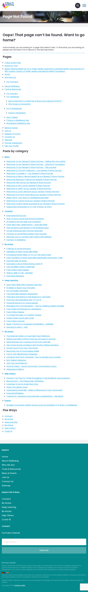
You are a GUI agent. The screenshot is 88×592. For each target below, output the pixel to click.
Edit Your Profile (12, 146)
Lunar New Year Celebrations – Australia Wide (26, 224)
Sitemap (8, 140)
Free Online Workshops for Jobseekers (23, 309)
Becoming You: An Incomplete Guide (22, 351)
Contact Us (10, 137)
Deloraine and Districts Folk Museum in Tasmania (28, 297)
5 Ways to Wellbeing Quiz (17, 120)
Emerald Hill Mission (15, 393)
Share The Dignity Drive (16, 387)
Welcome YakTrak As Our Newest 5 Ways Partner (28, 182)
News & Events (11, 127)
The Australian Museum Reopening (21, 294)
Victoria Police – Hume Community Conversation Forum (31, 366)
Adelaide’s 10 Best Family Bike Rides (22, 251)
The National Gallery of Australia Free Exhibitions (28, 336)
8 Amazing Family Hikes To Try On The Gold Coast (28, 254)
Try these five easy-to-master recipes (23, 315)
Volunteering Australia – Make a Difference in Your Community (34, 390)
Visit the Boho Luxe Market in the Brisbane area (27, 227)
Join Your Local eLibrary (17, 363)
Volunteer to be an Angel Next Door (22, 384)
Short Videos (12, 117)
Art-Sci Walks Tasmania (17, 290)
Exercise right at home (16, 261)
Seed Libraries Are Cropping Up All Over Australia (28, 342)
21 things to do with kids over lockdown (23, 221)
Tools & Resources (13, 89)
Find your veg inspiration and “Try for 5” (24, 300)
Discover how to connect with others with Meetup (28, 237)
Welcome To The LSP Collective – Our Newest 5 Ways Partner (34, 170)
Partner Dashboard (13, 143)
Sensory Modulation (17, 113)
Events (8, 400)
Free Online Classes (15, 312)
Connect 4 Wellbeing (15, 239)
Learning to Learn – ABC (17, 327)
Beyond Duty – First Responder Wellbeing (25, 381)
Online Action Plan (13, 62)
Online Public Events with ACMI (20, 318)
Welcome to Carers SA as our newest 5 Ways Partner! (30, 200)
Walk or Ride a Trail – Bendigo (19, 273)
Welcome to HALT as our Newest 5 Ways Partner (28, 185)
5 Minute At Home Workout (18, 248)
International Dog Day (16, 215)
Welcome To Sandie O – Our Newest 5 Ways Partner (29, 173)
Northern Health (20, 585)
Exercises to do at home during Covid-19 (24, 263)
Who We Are (10, 77)
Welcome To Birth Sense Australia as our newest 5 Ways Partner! (35, 203)
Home (7, 74)
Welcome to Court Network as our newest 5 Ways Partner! (32, 191)
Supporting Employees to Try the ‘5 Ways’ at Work (29, 206)
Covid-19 (8, 431)
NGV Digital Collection (16, 360)
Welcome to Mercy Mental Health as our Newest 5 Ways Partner (35, 176)
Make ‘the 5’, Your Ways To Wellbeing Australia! (27, 197)
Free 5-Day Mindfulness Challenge (21, 354)
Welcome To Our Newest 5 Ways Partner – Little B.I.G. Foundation (35, 164)
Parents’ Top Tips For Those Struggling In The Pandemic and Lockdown (38, 378)
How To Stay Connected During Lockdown (25, 218)
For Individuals (12, 96)
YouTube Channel (11, 532)
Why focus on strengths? (19, 104)
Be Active (9, 244)
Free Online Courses (15, 321)
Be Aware (9, 331)
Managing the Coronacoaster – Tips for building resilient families (35, 306)
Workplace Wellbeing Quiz (18, 123)
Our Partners (12, 81)
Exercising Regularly (15, 276)
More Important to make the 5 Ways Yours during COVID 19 (34, 101)
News (7, 157)
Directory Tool (11, 65)
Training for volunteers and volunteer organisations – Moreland (34, 396)
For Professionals (14, 108)
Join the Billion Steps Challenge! (20, 266)
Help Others (10, 373)
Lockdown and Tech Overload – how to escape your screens (33, 357)
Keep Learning (11, 280)
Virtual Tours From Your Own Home (22, 348)
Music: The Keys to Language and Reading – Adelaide (29, 324)
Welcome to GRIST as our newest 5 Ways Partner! (28, 188)
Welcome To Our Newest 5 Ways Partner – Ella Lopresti (31, 167)
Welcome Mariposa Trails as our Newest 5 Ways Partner (31, 179)
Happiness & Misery (15, 369)
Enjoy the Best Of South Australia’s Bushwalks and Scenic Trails (34, 257)
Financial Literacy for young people (22, 303)
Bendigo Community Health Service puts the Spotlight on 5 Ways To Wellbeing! (41, 405)
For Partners (12, 93)
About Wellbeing (12, 86)
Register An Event (13, 134)
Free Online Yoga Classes (17, 270)
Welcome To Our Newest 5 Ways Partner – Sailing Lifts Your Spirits (35, 161)
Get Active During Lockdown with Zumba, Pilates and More (32, 345)
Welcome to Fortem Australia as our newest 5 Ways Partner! (33, 194)
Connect (9, 211)
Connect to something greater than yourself (26, 234)
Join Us (8, 130)
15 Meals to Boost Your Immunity (20, 287)
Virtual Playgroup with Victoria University (24, 230)
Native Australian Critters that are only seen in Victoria (30, 339)
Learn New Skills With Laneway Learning (24, 284)
